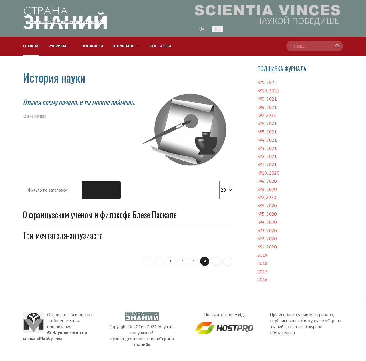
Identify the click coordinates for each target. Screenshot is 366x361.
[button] (60, 46)
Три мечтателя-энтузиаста (63, 235)
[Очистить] (111, 190)
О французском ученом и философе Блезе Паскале (100, 214)
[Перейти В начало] (147, 261)
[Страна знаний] (65, 18)
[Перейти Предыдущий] (159, 261)
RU (217, 29)
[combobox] (314, 46)
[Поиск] (92, 190)
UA (201, 29)
